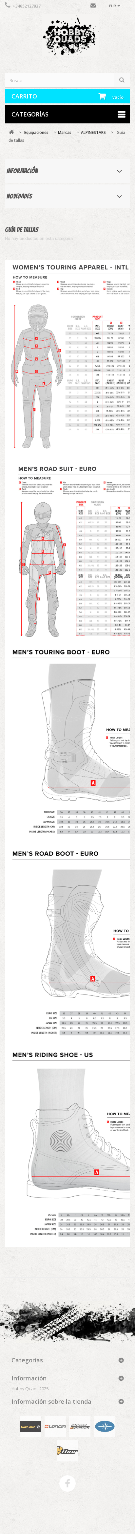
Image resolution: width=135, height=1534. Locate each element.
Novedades (19, 196)
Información (22, 171)
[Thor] (67, 1450)
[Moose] (79, 1426)
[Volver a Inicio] (11, 132)
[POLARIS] (104, 1426)
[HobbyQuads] (67, 38)
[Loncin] (55, 1426)
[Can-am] (30, 1426)
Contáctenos (93, 7)
